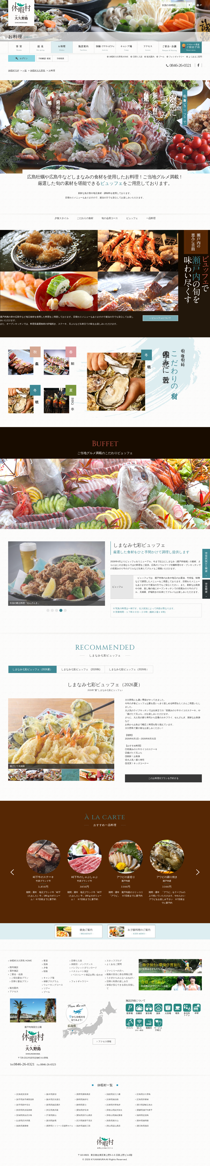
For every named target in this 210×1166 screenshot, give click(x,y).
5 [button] (65, 610)
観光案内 (150, 57)
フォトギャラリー (176, 57)
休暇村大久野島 (37, 70)
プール (161, 57)
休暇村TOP (13, 70)
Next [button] (198, 872)
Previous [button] (12, 872)
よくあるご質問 (195, 57)
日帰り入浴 (137, 57)
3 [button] (56, 610)
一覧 (24, 70)
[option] (119, 381)
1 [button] (48, 610)
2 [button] (52, 610)
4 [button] (60, 610)
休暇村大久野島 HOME (118, 57)
